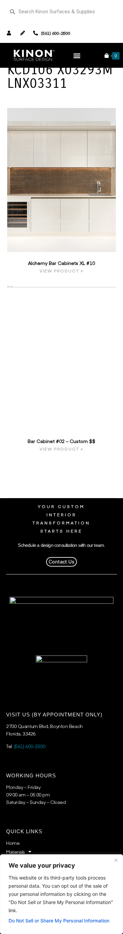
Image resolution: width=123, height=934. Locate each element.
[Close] (116, 860)
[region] (61, 894)
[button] (77, 55)
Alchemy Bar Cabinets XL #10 (61, 262)
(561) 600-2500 (29, 746)
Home (12, 842)
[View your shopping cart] (107, 55)
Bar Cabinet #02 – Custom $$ (61, 441)
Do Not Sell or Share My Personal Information (59, 920)
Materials (15, 851)
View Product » (61, 270)
